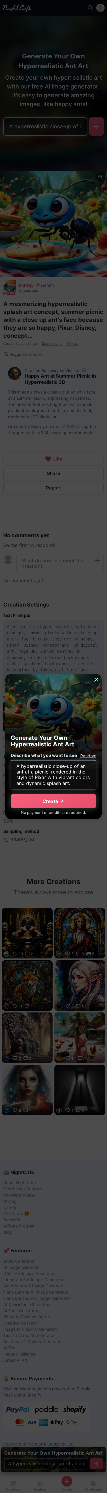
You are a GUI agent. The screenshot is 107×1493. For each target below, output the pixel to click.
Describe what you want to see (44, 755)
